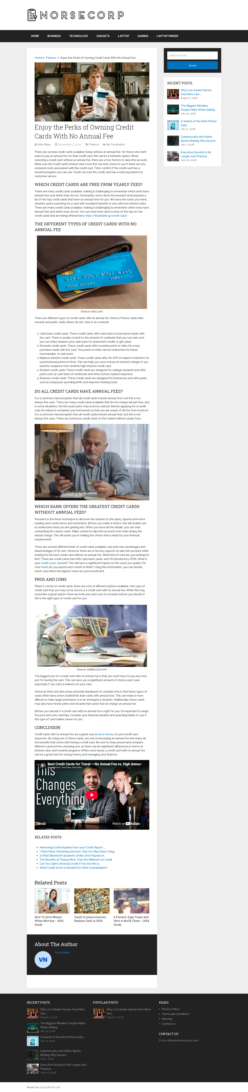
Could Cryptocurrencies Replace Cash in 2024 (90, 918)
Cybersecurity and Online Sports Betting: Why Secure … (199, 138)
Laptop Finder (167, 36)
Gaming (142, 36)
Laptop (123, 36)
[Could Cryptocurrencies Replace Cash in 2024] (92, 901)
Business (54, 36)
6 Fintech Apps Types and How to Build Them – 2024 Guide (131, 920)
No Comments (115, 144)
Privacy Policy (171, 1009)
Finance (94, 144)
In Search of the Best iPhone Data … (199, 123)
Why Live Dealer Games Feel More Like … (196, 92)
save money (106, 734)
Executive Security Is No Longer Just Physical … (196, 154)
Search (192, 65)
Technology (78, 36)
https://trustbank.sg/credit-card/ (106, 215)
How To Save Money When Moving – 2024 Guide (49, 920)
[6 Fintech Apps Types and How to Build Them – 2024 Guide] (131, 901)
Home (35, 36)
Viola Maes (44, 144)
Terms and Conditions (175, 1014)
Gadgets (103, 36)
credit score (48, 563)
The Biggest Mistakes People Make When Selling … (199, 107)
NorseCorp (33, 1087)
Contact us (168, 1023)
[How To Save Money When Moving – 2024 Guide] (52, 901)
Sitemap (167, 1018)
